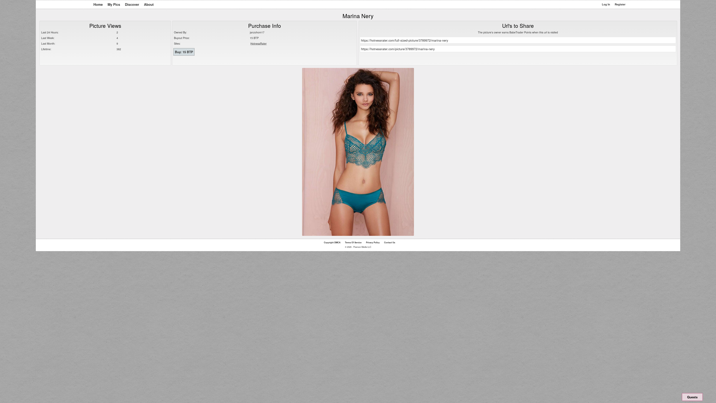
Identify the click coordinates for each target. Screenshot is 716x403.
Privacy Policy (373, 242)
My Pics (114, 4)
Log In (606, 4)
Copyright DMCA (332, 242)
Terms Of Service (353, 242)
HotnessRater (258, 43)
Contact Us (389, 242)
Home (98, 4)
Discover (132, 4)
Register (620, 4)
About (149, 4)
